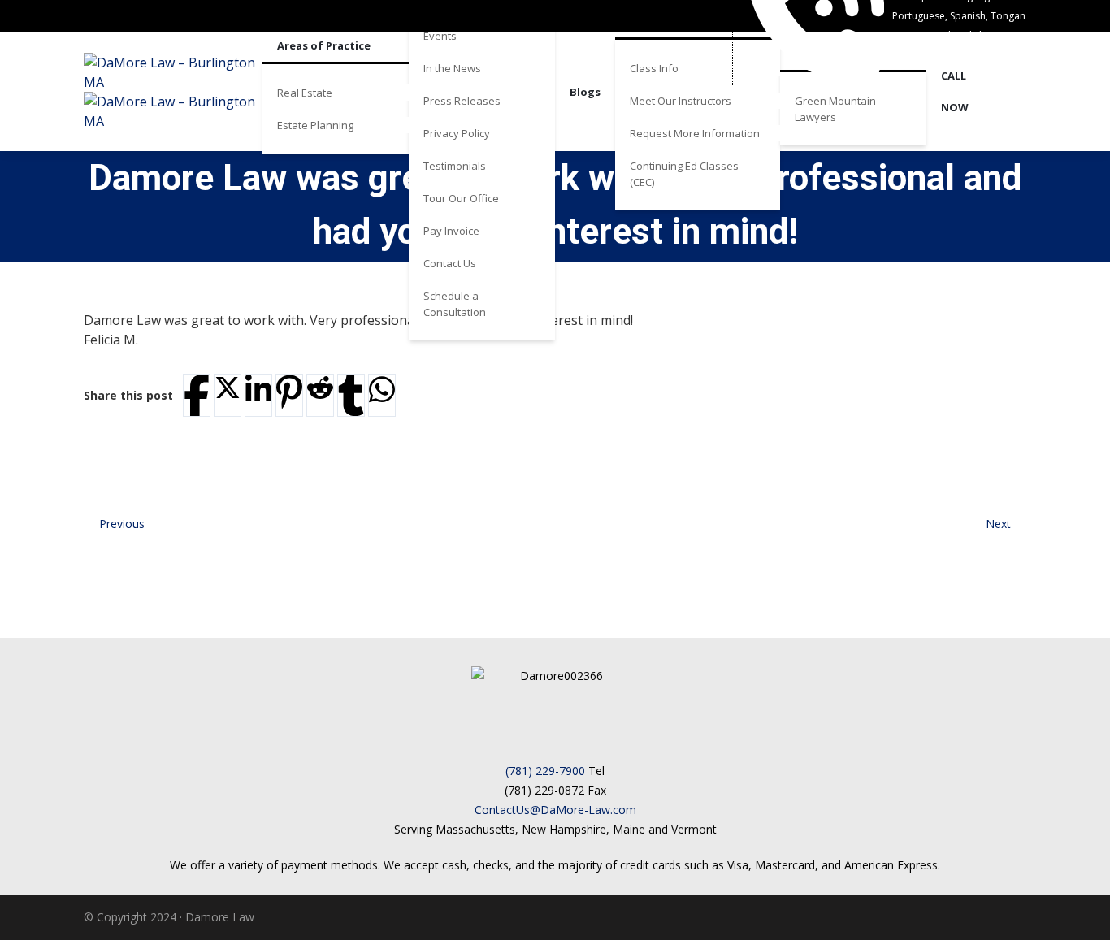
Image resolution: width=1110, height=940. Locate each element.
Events (440, 35)
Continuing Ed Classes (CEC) (684, 173)
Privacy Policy (456, 133)
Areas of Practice (324, 45)
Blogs (585, 91)
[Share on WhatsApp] (382, 390)
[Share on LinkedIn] (258, 390)
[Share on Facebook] (197, 395)
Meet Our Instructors (680, 100)
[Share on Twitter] (228, 388)
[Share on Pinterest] (289, 392)
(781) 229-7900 (545, 770)
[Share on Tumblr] (351, 395)
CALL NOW (955, 91)
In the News (452, 68)
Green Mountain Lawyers (835, 108)
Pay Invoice (451, 230)
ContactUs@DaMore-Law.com (555, 809)
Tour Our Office (461, 198)
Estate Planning (315, 125)
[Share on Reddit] (320, 388)
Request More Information (695, 133)
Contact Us (449, 263)
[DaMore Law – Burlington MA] (173, 92)
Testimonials (454, 165)
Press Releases (462, 100)
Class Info (654, 68)
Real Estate (304, 92)
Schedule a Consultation (454, 303)
